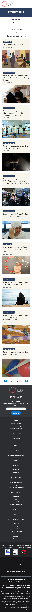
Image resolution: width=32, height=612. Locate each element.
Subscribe (16, 413)
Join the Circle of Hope (16, 477)
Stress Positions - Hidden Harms (16, 519)
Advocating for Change (16, 426)
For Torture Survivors (16, 509)
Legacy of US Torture (16, 499)
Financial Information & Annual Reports (16, 455)
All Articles (16, 23)
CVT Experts (16, 450)
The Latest (16, 524)
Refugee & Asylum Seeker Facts (16, 512)
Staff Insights (16, 32)
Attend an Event (16, 475)
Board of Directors (16, 448)
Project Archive (16, 438)
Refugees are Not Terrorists (13, 45)
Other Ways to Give (16, 492)
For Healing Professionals (16, 504)
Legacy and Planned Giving (16, 482)
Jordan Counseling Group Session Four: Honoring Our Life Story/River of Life (15, 317)
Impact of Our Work (16, 433)
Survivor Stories (16, 441)
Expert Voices (16, 26)
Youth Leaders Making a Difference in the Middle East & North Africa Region (15, 249)
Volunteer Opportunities (16, 490)
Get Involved (16, 470)
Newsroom (16, 539)
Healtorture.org (16, 564)
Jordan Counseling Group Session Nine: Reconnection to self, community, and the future (15, 113)
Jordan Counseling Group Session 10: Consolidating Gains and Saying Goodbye (16, 78)
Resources (16, 497)
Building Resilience (16, 436)
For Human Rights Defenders (16, 507)
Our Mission (16, 463)
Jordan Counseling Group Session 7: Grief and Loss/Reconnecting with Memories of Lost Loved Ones (16, 181)
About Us (16, 445)
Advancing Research (16, 423)
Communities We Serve (16, 428)
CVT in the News (16, 526)
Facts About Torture (16, 517)
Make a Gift (16, 472)
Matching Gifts (16, 485)
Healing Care (16, 431)
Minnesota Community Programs (16, 487)
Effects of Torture (16, 514)
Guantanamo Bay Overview (16, 502)
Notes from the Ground (16, 29)
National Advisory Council (16, 458)
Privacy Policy (16, 465)
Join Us (16, 480)
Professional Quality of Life (16, 572)
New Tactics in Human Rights (16, 579)
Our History (16, 460)
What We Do (16, 421)
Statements (16, 534)
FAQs (16, 453)
